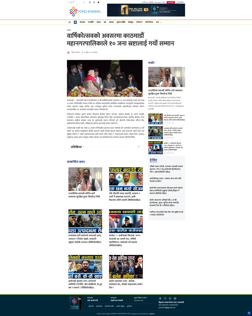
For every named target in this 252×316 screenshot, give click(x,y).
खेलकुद (130, 22)
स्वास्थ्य (111, 22)
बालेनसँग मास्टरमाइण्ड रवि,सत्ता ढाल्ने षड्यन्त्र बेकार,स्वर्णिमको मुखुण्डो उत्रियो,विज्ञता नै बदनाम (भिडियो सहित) (166, 190)
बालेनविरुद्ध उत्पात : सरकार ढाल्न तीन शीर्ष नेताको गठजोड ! (165, 180)
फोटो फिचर (149, 22)
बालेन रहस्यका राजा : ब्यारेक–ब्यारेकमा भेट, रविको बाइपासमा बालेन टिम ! (126, 284)
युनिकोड (181, 2)
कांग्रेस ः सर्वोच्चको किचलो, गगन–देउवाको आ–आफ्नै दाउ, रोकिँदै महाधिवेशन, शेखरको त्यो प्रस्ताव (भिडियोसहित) (125, 240)
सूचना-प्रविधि (121, 22)
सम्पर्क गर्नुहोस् (120, 306)
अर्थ (105, 22)
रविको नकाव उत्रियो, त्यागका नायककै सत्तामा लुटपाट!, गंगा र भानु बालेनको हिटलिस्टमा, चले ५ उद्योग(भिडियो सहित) (166, 169)
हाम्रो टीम (91, 306)
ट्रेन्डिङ (153, 160)
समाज (99, 22)
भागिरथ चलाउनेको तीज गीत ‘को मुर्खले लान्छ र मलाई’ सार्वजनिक (166, 213)
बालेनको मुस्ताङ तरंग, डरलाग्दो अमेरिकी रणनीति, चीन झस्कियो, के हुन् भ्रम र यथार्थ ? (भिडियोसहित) (85, 284)
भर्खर (151, 63)
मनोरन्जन (139, 22)
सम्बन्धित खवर (76, 162)
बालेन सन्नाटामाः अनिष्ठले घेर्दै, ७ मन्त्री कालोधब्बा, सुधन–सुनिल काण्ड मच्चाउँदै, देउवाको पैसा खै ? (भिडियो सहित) (164, 202)
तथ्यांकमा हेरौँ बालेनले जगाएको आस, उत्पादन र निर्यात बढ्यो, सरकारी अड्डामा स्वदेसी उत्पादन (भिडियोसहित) (84, 239)
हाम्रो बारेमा (99, 306)
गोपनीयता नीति (109, 306)
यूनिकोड (129, 306)
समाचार (82, 22)
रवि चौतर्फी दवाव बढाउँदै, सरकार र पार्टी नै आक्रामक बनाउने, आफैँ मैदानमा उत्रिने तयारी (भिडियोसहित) (124, 197)
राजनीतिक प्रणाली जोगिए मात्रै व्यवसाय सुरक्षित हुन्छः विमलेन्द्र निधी (84, 195)
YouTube (171, 2)
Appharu (152, 313)
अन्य (157, 22)
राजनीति (91, 22)
